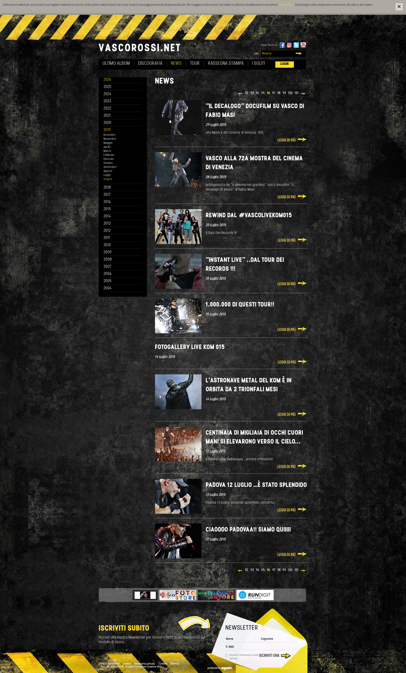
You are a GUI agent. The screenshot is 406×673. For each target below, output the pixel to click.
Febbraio (109, 155)
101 (297, 93)
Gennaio (109, 159)
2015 (107, 209)
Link (256, 53)
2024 (107, 94)
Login (284, 64)
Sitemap (174, 664)
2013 (107, 224)
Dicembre (109, 135)
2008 (108, 260)
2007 (107, 267)
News (176, 63)
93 (252, 93)
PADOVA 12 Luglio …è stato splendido (256, 485)
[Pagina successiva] (303, 94)
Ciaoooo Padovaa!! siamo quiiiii (248, 530)
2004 (108, 288)
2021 (107, 116)
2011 (107, 238)
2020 (107, 123)
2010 (107, 245)
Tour (195, 63)
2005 (108, 281)
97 (273, 93)
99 (284, 93)
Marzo (107, 151)
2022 (107, 109)
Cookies (163, 664)
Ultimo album (116, 63)
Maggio (108, 143)
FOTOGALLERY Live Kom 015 (190, 347)
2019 (107, 130)
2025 (107, 87)
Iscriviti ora (269, 656)
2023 (107, 101)
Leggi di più (287, 140)
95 (263, 93)
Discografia (150, 63)
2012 (107, 231)
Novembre (110, 139)
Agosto (108, 171)
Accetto (244, 657)
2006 (108, 274)
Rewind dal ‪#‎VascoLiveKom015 (249, 215)
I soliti (258, 63)
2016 (107, 202)
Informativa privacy (144, 664)
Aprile (107, 147)
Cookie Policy (286, 5)
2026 (107, 80)
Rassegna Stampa (226, 63)
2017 (107, 195)
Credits (127, 664)
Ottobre (108, 163)
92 (246, 93)
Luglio (107, 175)
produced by (214, 668)
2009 (108, 252)
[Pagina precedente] (240, 94)
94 (257, 93)
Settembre (110, 167)
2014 (107, 216)
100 (290, 93)
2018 (107, 188)
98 (279, 93)
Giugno (108, 179)
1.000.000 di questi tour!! (240, 305)
